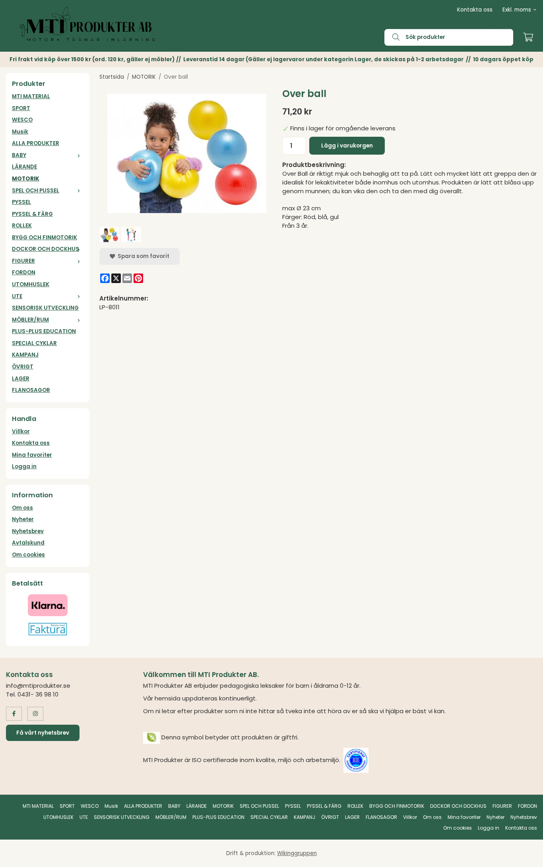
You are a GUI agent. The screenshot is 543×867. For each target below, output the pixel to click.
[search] (391, 37)
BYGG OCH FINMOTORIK (44, 237)
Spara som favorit (142, 256)
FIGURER (23, 261)
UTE (17, 296)
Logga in (24, 466)
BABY (19, 155)
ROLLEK (22, 225)
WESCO (22, 120)
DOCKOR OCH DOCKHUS (45, 249)
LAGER (20, 378)
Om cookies (28, 555)
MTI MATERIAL (31, 96)
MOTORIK (25, 178)
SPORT (21, 108)
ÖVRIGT (22, 366)
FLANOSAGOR (31, 390)
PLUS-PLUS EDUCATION (44, 331)
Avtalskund (28, 543)
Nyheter (23, 519)
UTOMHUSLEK (30, 284)
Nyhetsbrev (28, 531)
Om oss (22, 508)
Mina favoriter (32, 455)
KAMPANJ (25, 355)
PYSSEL (21, 202)
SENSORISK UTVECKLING (45, 308)
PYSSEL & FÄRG (32, 214)
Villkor (21, 431)
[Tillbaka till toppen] (526, 856)
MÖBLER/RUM (30, 320)
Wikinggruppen (297, 853)
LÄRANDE (24, 167)
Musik (20, 132)
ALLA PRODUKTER (35, 143)
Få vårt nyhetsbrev (42, 733)
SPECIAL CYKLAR (34, 343)
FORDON (23, 272)
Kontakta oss (475, 10)
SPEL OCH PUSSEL (35, 190)
